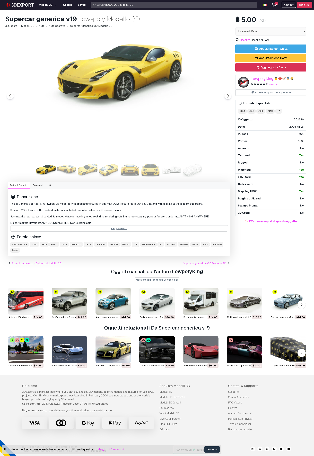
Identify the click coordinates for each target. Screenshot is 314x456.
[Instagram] (252, 449)
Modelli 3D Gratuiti (170, 402)
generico (76, 244)
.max (270, 111)
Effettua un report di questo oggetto (273, 221)
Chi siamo (29, 386)
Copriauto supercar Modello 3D (287, 365)
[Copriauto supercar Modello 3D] (288, 349)
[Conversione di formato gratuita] (279, 111)
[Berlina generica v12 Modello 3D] (157, 301)
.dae (251, 111)
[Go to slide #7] (171, 170)
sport (34, 244)
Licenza (232, 408)
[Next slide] (227, 95)
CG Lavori (165, 429)
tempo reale (148, 244)
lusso (15, 250)
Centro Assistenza (238, 397)
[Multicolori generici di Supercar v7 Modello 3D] (244, 301)
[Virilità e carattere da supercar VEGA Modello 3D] (200, 349)
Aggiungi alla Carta (273, 67)
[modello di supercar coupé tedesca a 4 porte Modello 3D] (157, 349)
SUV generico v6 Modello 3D (67, 317)
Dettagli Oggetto (18, 185)
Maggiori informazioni (110, 449)
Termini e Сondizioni (239, 424)
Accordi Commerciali (240, 413)
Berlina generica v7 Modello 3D (287, 317)
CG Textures (166, 408)
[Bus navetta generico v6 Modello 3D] (200, 301)
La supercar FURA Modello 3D (68, 365)
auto (44, 244)
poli (136, 244)
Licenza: (245, 40)
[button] (301, 304)
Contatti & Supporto (243, 386)
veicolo (184, 244)
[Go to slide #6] (150, 170)
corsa (195, 244)
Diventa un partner (170, 418)
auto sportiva (19, 244)
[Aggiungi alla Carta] (32, 310)
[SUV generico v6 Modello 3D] (69, 301)
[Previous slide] (10, 95)
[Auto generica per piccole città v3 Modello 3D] (113, 301)
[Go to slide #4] (108, 170)
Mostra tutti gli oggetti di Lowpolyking (157, 279)
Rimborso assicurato (240, 429)
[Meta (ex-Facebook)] (274, 449)
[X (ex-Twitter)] (260, 449)
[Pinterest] (267, 449)
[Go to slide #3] (87, 170)
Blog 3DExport (168, 424)
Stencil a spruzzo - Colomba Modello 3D (36, 263)
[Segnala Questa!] (39, 310)
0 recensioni (273, 84)
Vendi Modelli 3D (169, 413)
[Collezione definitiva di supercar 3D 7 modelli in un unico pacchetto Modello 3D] (26, 349)
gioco (54, 244)
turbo (88, 244)
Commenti (38, 185)
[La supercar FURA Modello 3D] (69, 349)
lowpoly (114, 244)
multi (205, 244)
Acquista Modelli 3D (174, 386)
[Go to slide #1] (46, 170)
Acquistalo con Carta (273, 49)
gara (64, 244)
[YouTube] (288, 449)
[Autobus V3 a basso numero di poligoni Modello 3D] (26, 301)
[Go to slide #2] (67, 170)
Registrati (304, 4)
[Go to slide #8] (192, 170)
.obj (242, 111)
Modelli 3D (165, 391)
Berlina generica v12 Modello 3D (157, 317)
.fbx (260, 111)
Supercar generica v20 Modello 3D (204, 263)
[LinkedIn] (281, 449)
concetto (100, 244)
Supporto (233, 391)
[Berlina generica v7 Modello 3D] (288, 301)
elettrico (217, 244)
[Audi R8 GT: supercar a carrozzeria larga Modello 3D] (113, 349)
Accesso (289, 4)
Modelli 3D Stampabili (172, 397)
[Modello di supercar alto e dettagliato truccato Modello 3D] (244, 349)
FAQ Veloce (235, 402)
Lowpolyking (262, 78)
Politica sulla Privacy (240, 418)
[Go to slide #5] (129, 170)
